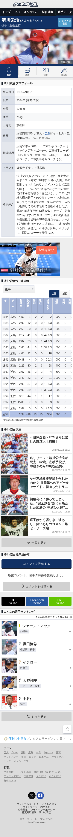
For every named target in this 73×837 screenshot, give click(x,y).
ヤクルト (48, 752)
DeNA (14, 752)
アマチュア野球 (12, 776)
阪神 (23, 752)
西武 (58, 752)
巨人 (6, 752)
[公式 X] (32, 795)
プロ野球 (8, 772)
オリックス (57, 756)
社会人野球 (55, 776)
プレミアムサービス (28, 804)
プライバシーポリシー (43, 809)
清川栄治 (10, 20)
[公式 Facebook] (40, 795)
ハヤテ (7, 761)
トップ (6, 12)
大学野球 (41, 776)
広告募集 (23, 809)
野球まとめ (10, 780)
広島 (47, 133)
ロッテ (32, 756)
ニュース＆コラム (26, 12)
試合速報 (47, 12)
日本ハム (44, 756)
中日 (38, 752)
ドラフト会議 (23, 772)
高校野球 (28, 776)
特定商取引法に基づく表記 (36, 812)
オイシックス (21, 761)
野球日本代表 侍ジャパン (47, 772)
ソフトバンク (11, 756)
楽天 (23, 756)
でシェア (13, 601)
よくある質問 (49, 804)
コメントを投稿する (36, 563)
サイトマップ (30, 807)
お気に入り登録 (65, 22)
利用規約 (45, 807)
